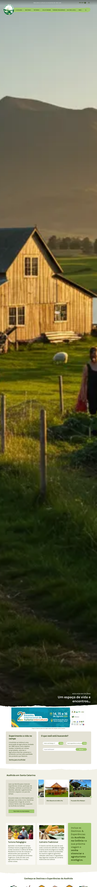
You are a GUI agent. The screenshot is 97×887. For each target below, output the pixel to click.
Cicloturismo (46, 10)
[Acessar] (89, 2)
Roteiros (36, 10)
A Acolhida (18, 10)
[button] (39, 797)
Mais (80, 10)
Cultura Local (71, 10)
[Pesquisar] (85, 10)
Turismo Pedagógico (58, 10)
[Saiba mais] (50, 788)
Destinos (28, 10)
